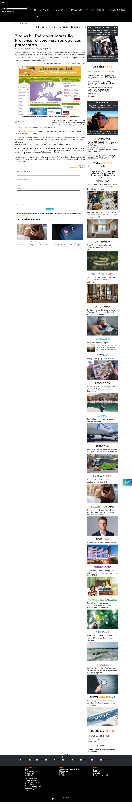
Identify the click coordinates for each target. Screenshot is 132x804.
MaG (102, 507)
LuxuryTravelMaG (32, 781)
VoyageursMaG (31, 788)
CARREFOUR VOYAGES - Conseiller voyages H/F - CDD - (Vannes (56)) (101, 156)
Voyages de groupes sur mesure (100, 87)
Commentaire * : (21, 188)
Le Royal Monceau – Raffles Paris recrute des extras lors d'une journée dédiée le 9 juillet (102, 671)
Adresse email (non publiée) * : (25, 179)
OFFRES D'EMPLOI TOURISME (96, 147)
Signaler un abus (21, 215)
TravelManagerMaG (33, 786)
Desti (102, 355)
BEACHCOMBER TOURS (100, 736)
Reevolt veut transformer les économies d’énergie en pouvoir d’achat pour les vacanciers (100, 605)
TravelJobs (29, 784)
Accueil (16, 24)
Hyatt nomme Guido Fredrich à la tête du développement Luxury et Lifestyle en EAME (101, 512)
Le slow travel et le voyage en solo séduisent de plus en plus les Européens (101, 389)
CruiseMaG (29, 773)
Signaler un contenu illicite (70, 769)
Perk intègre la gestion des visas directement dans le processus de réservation (101, 703)
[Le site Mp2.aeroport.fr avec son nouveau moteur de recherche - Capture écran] (49, 66)
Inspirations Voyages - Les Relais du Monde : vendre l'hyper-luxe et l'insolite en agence (102, 174)
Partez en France (32, 782)
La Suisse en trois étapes (97, 343)
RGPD (61, 773)
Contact (96, 769)
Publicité (96, 771)
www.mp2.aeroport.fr (29, 131)
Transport (102, 446)
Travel (103, 665)
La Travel (102, 477)
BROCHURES (102, 731)
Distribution (102, 242)
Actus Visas (102, 307)
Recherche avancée (8, 11)
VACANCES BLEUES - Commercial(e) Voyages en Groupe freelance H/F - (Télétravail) (102, 143)
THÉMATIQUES (60, 10)
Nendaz (91, 96)
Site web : (19, 184)
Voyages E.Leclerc (96, 746)
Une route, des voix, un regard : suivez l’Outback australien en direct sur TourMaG (103, 107)
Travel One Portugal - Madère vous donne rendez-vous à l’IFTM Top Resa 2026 (102, 77)
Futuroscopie (102, 567)
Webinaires (103, 339)
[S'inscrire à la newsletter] (127, 482)
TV (87, 10)
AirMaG (28, 769)
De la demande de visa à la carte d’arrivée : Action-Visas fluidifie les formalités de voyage (101, 312)
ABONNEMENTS (98, 10)
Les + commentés (108, 71)
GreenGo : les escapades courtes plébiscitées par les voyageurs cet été (101, 247)
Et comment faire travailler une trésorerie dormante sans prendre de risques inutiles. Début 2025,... (103, 58)
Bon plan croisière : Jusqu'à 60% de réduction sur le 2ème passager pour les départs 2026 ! (102, 215)
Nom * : (19, 174)
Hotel (102, 539)
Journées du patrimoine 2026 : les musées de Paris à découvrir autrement (101, 280)
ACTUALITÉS (45, 10)
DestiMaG (29, 775)
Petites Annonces (116, 10)
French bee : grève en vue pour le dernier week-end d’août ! (49, 27)
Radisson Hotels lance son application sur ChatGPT (32, 245)
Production (102, 383)
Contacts (38, 17)
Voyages (102, 600)
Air (102, 416)
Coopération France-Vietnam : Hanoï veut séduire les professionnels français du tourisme (102, 187)
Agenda (96, 773)
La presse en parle (101, 775)
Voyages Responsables (34, 790)
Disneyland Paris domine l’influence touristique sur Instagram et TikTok (67, 245)
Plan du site (64, 771)
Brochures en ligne (32, 771)
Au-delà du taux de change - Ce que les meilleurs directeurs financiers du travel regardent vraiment (102, 32)
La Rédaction (56, 63)
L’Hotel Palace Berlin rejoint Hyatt (101, 543)
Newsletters (76, 10)
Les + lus (97, 71)
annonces (103, 139)
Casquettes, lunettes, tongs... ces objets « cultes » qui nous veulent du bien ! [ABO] (102, 573)
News (90, 71)
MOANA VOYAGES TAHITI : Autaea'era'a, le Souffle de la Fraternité (99, 91)
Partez (102, 274)
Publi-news (103, 181)
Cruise (102, 632)
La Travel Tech (24, 24)
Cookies (62, 775)
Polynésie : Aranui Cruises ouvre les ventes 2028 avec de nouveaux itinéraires (101, 638)
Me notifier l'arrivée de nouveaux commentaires (31, 205)
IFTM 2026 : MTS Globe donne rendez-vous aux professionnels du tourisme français (101, 83)
